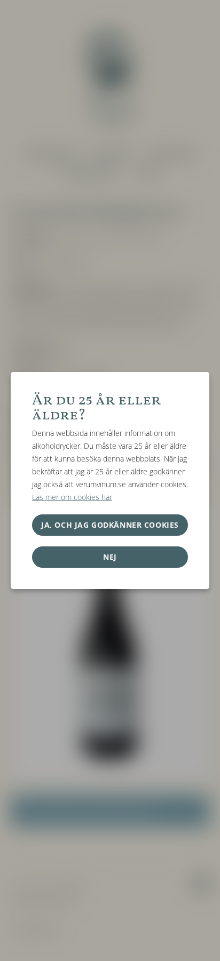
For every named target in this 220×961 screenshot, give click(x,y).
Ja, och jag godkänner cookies (110, 525)
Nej (110, 557)
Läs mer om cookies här (72, 497)
